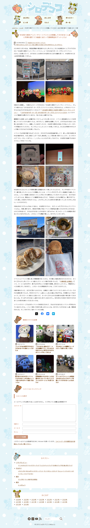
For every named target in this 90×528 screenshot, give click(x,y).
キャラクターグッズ (33, 465)
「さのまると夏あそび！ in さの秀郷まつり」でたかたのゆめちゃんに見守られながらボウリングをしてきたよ (45, 349)
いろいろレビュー (21, 463)
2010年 (26, 504)
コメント (17, 406)
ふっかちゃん (58, 45)
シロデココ (15, 28)
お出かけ (30, 43)
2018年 (26, 502)
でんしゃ (60, 471)
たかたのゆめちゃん (49, 45)
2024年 (33, 500)
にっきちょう (21, 485)
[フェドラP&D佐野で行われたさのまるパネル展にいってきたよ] (24, 342)
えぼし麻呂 (35, 45)
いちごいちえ (21, 471)
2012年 (18, 504)
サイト (16, 432)
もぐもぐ (30, 474)
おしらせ (47, 18)
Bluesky (47, 313)
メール (17, 428)
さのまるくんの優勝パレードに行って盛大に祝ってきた (65, 347)
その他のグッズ (56, 465)
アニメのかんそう (23, 465)
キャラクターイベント (39, 43)
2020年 (64, 500)
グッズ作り (21, 479)
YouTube (36, 518)
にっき (25, 22)
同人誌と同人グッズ (66, 465)
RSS (40, 518)
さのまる (40, 45)
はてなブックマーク (53, 313)
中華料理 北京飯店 (66, 281)
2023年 (41, 500)
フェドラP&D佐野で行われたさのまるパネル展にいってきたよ (24, 348)
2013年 (64, 502)
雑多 (17, 482)
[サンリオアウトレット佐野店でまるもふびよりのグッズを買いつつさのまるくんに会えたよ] (65, 372)
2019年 (18, 502)
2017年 (33, 502)
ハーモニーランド (23, 474)
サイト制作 (28, 479)
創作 (17, 477)
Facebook (42, 313)
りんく (46, 22)
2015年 (49, 502)
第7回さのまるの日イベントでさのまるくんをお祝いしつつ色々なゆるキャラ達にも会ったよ (24, 379)
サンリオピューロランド (50, 471)
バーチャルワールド (68, 471)
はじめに (26, 18)
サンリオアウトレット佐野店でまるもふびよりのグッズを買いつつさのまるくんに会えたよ (65, 379)
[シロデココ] (45, 7)
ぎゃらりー (70, 18)
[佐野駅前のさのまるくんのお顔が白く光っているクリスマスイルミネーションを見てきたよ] (45, 372)
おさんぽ (28, 471)
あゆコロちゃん (20, 45)
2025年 (26, 500)
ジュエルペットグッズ (46, 465)
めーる (68, 22)
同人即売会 (34, 479)
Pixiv (32, 518)
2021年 (57, 500)
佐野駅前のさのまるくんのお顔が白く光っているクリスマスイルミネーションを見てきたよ (45, 379)
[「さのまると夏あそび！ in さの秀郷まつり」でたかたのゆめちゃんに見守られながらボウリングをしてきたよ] (45, 342)
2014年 (57, 502)
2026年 (18, 500)
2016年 (41, 502)
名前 (16, 424)
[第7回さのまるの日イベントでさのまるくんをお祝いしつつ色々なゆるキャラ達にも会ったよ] (24, 372)
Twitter (36, 313)
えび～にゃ (28, 45)
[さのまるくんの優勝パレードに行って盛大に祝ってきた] (65, 342)
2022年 (49, 500)
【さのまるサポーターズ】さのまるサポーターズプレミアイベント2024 (44, 113)
